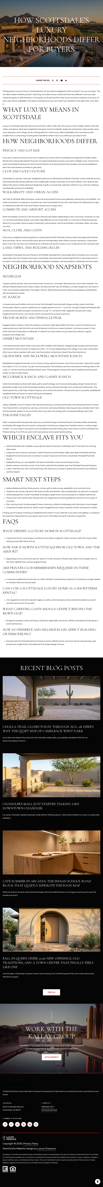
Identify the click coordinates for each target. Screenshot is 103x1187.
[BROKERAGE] (36, 1124)
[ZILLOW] (29, 1124)
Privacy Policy (30, 1143)
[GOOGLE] (23, 1124)
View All (52, 992)
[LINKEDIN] (17, 1124)
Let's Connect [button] (51, 1057)
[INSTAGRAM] (11, 1124)
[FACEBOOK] (5, 1124)
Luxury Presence (46, 1148)
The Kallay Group (56, 516)
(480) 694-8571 (48, 1107)
